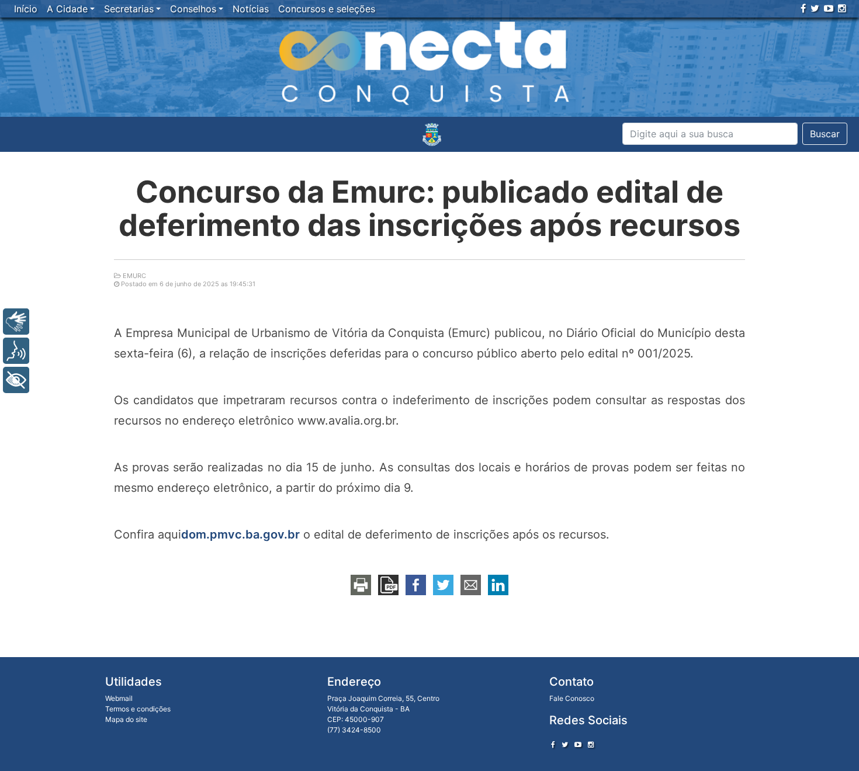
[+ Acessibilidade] (16, 380)
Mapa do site (126, 719)
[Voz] (16, 351)
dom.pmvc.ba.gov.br (240, 534)
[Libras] (16, 321)
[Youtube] (828, 8)
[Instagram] (842, 8)
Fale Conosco (571, 698)
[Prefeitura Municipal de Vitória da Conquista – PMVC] (431, 134)
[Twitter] (814, 8)
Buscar (825, 134)
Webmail (119, 698)
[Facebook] (803, 8)
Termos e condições (138, 708)
